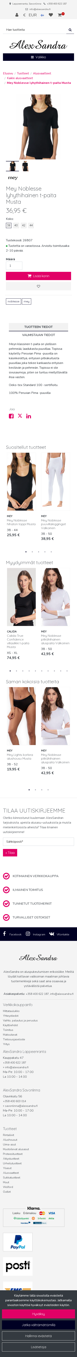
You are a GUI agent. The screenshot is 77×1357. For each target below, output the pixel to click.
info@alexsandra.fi (40, 9)
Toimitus (8, 1030)
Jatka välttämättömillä (38, 1325)
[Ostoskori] (60, 15)
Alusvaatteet (11, 1173)
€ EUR (32, 15)
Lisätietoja (38, 1347)
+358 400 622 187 (57, 3)
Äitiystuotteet (11, 1159)
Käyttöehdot (10, 1025)
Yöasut (7, 1168)
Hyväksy (38, 1314)
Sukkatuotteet (11, 1177)
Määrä (10, 259)
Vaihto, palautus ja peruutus (20, 1020)
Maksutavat (10, 1035)
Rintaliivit (8, 1135)
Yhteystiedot (10, 1016)
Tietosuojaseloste (14, 1039)
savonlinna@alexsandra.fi (21, 1106)
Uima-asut (9, 1144)
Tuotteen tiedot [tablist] (38, 327)
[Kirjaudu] (17, 15)
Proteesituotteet (13, 1154)
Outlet (7, 1192)
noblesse (13, 301)
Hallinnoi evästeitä (38, 1336)
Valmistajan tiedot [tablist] (38, 335)
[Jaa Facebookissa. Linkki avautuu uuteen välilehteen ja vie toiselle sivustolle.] (13, 417)
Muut (6, 1182)
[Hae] (70, 30)
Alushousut (10, 1140)
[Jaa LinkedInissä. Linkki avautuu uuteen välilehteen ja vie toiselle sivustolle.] (30, 417)
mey (26, 301)
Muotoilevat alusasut (16, 1149)
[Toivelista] (51, 15)
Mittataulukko (11, 1011)
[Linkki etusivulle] (38, 44)
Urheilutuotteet (12, 1163)
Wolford (8, 1187)
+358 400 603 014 (14, 1101)
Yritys (6, 1044)
